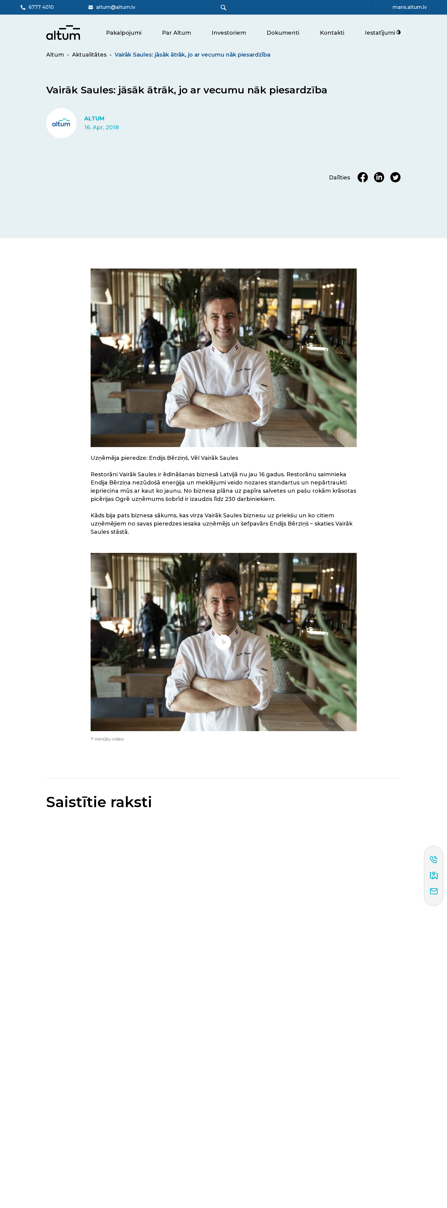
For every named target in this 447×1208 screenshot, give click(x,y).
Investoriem (229, 33)
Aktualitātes (89, 54)
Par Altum (176, 33)
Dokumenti (283, 33)
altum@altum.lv (115, 7)
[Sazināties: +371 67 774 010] (434, 860)
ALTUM (94, 119)
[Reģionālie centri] (434, 876)
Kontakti (332, 33)
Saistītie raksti (99, 802)
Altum (55, 54)
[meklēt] (224, 7)
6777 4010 (41, 7)
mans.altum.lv (410, 7)
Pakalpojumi (123, 33)
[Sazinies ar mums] (434, 891)
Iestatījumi (381, 33)
